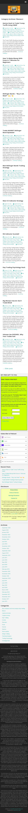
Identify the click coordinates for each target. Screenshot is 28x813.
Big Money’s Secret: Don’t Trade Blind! (12, 302)
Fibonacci (12, 29)
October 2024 (5, 539)
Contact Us (14, 498)
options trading (17, 34)
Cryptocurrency (19, 28)
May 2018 (4, 585)
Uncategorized (6, 640)
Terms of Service (14, 492)
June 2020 (4, 560)
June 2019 (4, 567)
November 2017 (6, 596)
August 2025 (5, 530)
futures (19, 29)
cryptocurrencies (6, 613)
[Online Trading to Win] (14, 9)
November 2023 (6, 546)
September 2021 (6, 555)
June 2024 (4, 544)
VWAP (22, 35)
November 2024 (6, 537)
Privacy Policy (14, 490)
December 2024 (6, 534)
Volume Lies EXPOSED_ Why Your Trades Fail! (13, 335)
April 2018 (4, 587)
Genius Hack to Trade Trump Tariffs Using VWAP (14, 24)
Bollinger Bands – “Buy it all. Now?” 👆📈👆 (13, 95)
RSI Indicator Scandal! (11, 234)
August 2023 (5, 553)
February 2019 (5, 569)
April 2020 (4, 564)
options (11, 34)
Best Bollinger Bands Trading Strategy (14, 167)
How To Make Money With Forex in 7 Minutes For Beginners (12, 60)
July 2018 (4, 580)
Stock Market (6, 72)
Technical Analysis (6, 636)
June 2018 (4, 583)
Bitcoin (4, 611)
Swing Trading (16, 31)
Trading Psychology (7, 638)
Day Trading (11, 32)
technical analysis (17, 35)
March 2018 (5, 590)
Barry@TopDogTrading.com (16, 808)
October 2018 (5, 576)
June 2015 (4, 601)
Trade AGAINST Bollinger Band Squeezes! (12, 131)
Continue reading (18, 88)
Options (4, 31)
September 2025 (6, 528)
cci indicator (11, 69)
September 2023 (6, 550)
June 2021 (4, 557)
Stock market (10, 31)
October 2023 (5, 548)
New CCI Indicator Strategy (13, 201)
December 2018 (6, 571)
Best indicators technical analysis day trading (13, 608)
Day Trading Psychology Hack (14, 267)
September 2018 (6, 578)
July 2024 (4, 541)
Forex (16, 29)
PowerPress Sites (17, 810)
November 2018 (6, 573)
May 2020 (4, 562)
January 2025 (5, 532)
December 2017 (6, 594)
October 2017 (5, 599)
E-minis (8, 29)
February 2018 (5, 592)
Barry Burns (6, 36)
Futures (7, 34)
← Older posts (8, 368)
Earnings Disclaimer (14, 495)
